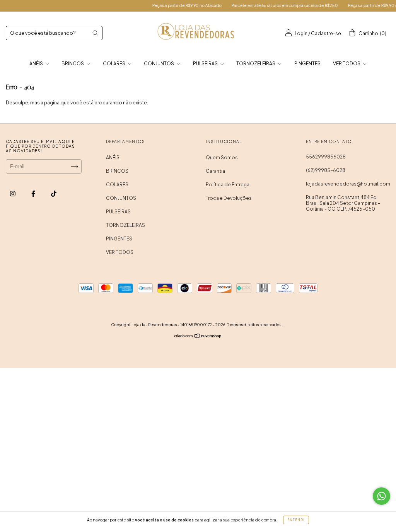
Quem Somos (222, 157)
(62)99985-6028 (325, 170)
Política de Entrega (227, 184)
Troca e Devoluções (229, 198)
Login (301, 33)
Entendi (296, 520)
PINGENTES (307, 63)
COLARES (114, 63)
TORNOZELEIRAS (256, 63)
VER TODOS (347, 63)
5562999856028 (326, 157)
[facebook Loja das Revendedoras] (33, 193)
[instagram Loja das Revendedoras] (13, 193)
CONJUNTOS (159, 63)
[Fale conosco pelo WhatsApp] (381, 496)
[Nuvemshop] (198, 337)
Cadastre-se (326, 33)
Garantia (215, 171)
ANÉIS (36, 63)
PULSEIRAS (205, 63)
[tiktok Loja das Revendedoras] (54, 193)
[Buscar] (95, 32)
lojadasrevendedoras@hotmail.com (348, 184)
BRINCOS (73, 63)
